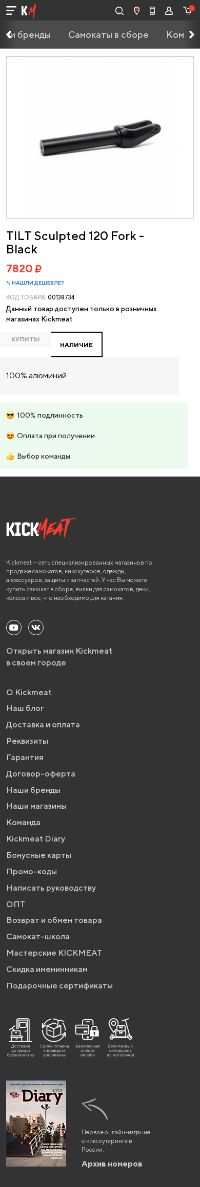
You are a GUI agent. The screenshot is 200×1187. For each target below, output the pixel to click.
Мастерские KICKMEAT (54, 953)
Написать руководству (51, 888)
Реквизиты (27, 741)
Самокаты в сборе (108, 34)
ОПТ (15, 904)
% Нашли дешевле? (35, 282)
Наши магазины (36, 806)
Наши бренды (33, 790)
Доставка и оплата (43, 724)
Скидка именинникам (47, 969)
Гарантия (25, 757)
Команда (23, 822)
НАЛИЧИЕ (76, 345)
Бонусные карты (38, 855)
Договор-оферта (40, 774)
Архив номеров (112, 1164)
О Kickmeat (29, 692)
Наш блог (25, 708)
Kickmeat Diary (35, 839)
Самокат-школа (38, 936)
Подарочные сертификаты (59, 985)
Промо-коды (31, 871)
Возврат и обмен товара (54, 920)
